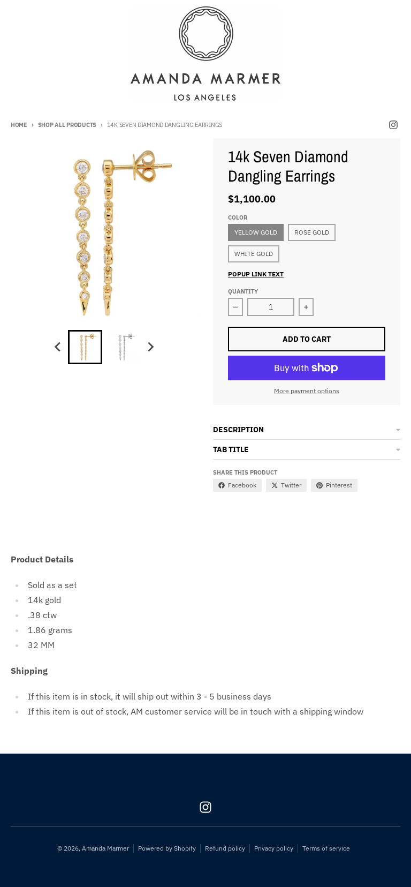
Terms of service (326, 848)
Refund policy (225, 848)
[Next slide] (150, 347)
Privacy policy (273, 848)
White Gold (253, 254)
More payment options (306, 391)
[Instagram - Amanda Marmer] (393, 125)
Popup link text (256, 274)
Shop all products (67, 125)
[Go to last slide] (58, 347)
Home (19, 125)
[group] (85, 347)
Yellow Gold (255, 232)
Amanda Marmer (105, 848)
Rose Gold (311, 232)
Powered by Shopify (167, 848)
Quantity (243, 291)
